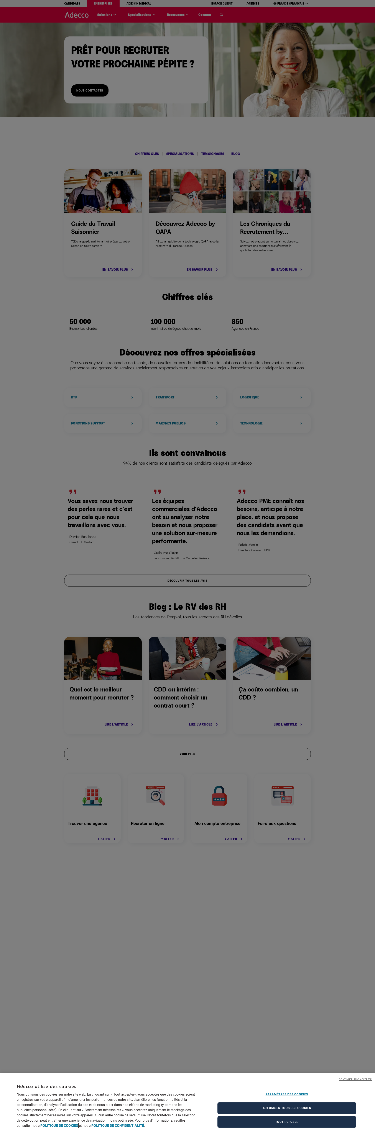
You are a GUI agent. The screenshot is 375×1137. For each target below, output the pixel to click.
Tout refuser (287, 1122)
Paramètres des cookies (287, 1094)
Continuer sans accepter (355, 1079)
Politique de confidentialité (117, 1126)
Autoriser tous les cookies (287, 1108)
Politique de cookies (59, 1126)
